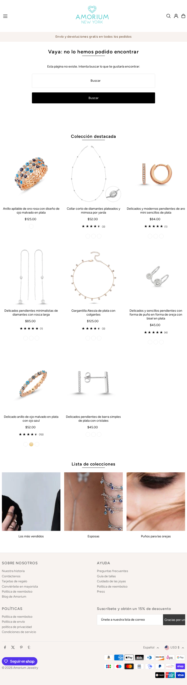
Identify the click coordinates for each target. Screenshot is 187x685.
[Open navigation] (35, 15)
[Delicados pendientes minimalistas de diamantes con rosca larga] (31, 276)
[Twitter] (13, 648)
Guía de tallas (106, 576)
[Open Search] (168, 16)
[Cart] (183, 16)
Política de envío (13, 622)
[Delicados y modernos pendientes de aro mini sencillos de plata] (156, 174)
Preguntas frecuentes (112, 571)
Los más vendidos (31, 536)
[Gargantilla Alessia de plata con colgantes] (93, 276)
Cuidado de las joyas (111, 581)
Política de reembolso (17, 591)
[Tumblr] (29, 648)
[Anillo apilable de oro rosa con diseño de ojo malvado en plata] (31, 174)
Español (148, 647)
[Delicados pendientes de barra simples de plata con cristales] (93, 382)
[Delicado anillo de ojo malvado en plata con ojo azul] (31, 382)
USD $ (174, 647)
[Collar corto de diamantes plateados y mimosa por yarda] (93, 174)
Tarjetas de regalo (14, 581)
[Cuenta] (176, 16)
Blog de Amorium (14, 597)
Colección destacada (93, 136)
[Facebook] (5, 648)
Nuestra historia (13, 571)
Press (101, 591)
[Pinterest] (21, 648)
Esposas (93, 536)
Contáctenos (11, 576)
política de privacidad (17, 627)
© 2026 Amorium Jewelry (20, 668)
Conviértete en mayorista (20, 586)
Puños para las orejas (156, 536)
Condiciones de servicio (19, 632)
